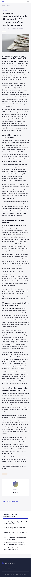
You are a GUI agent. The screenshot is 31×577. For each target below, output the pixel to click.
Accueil (3, 5)
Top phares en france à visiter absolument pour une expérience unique (15, 533)
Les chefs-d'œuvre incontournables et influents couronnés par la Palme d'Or (14, 543)
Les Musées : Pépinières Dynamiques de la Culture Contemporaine (15, 522)
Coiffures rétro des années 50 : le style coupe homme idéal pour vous (14, 528)
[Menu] (27, 1)
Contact (14, 568)
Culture (8, 5)
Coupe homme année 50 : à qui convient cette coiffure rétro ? (15, 538)
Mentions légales (6, 568)
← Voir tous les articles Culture (10, 501)
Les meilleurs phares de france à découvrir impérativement (13, 548)
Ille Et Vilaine (10, 563)
